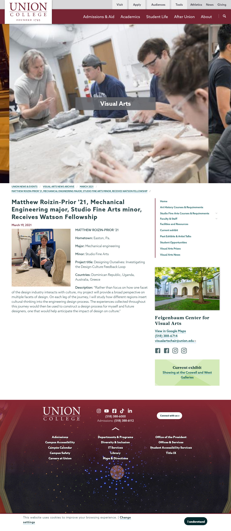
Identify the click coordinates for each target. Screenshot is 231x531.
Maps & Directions (115, 458)
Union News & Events (24, 186)
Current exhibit (169, 230)
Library (115, 453)
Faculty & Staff (168, 218)
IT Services (115, 447)
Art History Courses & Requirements (181, 207)
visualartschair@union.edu (174, 341)
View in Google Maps (170, 331)
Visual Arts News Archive (58, 186)
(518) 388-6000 (115, 416)
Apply (137, 4)
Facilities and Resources (174, 224)
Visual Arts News (170, 254)
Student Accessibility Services (171, 447)
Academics (130, 16)
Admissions (60, 437)
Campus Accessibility (60, 442)
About (206, 16)
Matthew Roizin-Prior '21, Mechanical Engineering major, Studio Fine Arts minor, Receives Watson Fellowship (79, 191)
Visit (120, 4)
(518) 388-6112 (124, 420)
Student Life (157, 16)
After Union (184, 16)
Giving (221, 4)
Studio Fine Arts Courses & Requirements (184, 213)
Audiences (158, 4)
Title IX (171, 453)
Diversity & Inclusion (115, 442)
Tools (179, 4)
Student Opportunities (173, 242)
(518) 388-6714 (166, 336)
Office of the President (171, 437)
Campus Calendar (60, 447)
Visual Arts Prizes (170, 248)
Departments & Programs (115, 437)
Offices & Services (171, 442)
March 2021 (87, 186)
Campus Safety (60, 453)
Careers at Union (60, 458)
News (210, 4)
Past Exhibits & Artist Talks (175, 236)
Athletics (196, 4)
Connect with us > (170, 415)
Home (163, 201)
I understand (196, 521)
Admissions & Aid (98, 16)
